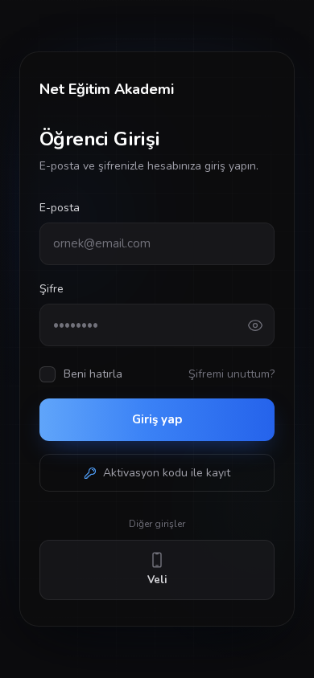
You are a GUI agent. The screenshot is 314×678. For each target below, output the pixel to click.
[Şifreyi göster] (261, 325)
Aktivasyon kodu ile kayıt (166, 472)
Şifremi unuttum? (231, 374)
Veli (157, 580)
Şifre (51, 288)
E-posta (59, 207)
